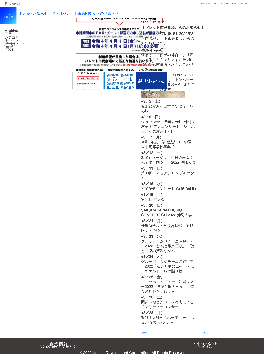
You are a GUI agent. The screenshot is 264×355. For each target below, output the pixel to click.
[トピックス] (4, 40)
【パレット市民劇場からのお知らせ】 (91, 13)
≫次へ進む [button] (204, 332)
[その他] (4, 50)
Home (25, 13)
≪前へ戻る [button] (144, 332)
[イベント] (4, 45)
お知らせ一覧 (44, 13)
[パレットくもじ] (4, 43)
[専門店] (4, 47)
